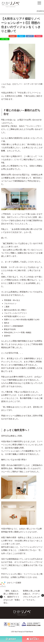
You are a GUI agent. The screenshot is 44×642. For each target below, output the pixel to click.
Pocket (38, 36)
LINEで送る (4, 39)
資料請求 (12, 639)
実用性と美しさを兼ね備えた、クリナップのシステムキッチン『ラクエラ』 (31, 595)
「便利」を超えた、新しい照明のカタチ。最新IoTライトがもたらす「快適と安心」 (12, 597)
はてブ (30, 36)
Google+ (12, 36)
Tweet (21, 36)
